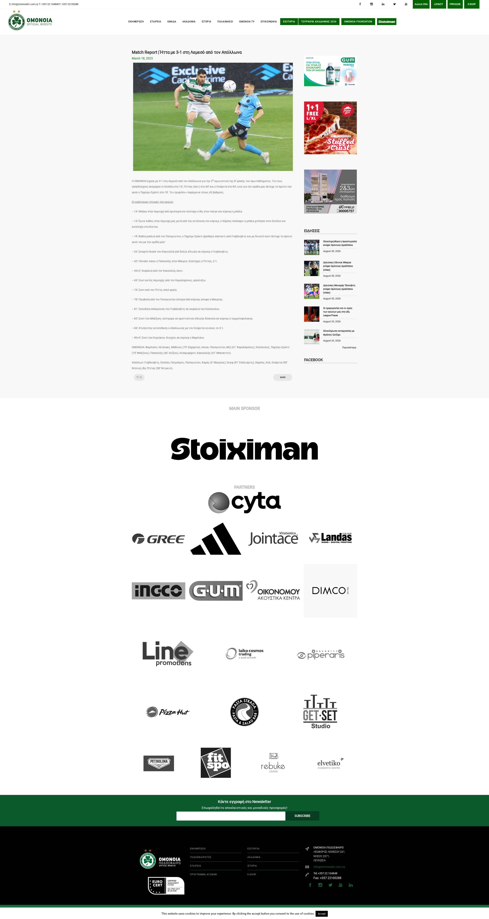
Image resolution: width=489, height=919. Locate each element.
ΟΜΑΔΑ (171, 21)
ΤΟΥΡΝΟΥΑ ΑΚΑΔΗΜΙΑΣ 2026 (319, 21)
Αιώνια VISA (421, 4)
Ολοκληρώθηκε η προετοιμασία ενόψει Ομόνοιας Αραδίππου (340, 243)
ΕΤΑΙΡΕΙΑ (155, 21)
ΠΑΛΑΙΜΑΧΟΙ (225, 21)
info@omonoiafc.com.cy (329, 867)
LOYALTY (438, 4)
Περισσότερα (349, 347)
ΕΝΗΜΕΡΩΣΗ (136, 21)
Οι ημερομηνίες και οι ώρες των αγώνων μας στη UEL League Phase (337, 312)
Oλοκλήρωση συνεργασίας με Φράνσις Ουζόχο (338, 333)
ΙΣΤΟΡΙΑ (206, 21)
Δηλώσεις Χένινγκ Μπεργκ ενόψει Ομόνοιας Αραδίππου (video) (338, 266)
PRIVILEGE (455, 4)
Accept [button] (321, 913)
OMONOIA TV (247, 21)
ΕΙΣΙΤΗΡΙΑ (289, 21)
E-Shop (472, 4)
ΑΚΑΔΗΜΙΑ (189, 21)
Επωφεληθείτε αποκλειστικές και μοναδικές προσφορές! (244, 808)
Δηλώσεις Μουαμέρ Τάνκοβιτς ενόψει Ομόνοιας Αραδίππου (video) (339, 289)
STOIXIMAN (386, 21)
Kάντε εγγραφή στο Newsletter (244, 801)
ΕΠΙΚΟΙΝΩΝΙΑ (269, 21)
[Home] (13, 21)
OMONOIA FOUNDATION (358, 21)
